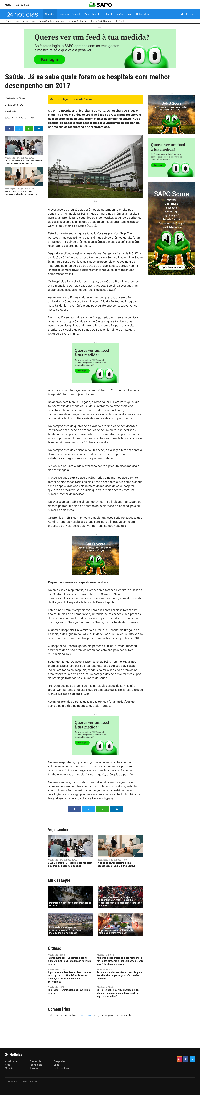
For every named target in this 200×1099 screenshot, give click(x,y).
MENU (8, 5)
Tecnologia (10, 188)
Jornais (25, 5)
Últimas (54, 948)
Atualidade (10, 111)
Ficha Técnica (11, 1081)
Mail (16, 5)
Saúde (7, 118)
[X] (192, 1059)
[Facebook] (186, 1059)
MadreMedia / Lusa (15, 98)
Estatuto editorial (29, 1081)
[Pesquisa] (182, 14)
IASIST (31, 118)
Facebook (85, 1015)
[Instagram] (179, 1059)
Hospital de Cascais (20, 118)
